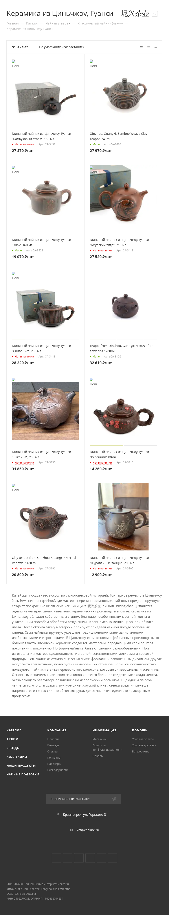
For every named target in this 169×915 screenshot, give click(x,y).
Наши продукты (21, 765)
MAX (112, 858)
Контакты (54, 758)
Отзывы (52, 751)
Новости (53, 739)
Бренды (13, 748)
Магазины (99, 739)
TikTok (101, 858)
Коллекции (17, 757)
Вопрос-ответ (141, 751)
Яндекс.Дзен (90, 858)
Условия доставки (144, 745)
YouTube (67, 858)
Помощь (139, 730)
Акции (12, 739)
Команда (53, 745)
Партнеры (54, 764)
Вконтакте (56, 858)
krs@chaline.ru (88, 830)
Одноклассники (79, 858)
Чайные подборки (23, 774)
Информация (104, 730)
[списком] (148, 47)
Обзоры (97, 756)
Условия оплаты (143, 739)
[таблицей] (155, 47)
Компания (56, 730)
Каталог (14, 730)
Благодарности (57, 770)
